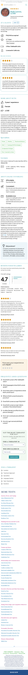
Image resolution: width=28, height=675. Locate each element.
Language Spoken (8, 478)
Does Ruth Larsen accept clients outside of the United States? (13, 406)
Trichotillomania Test (6, 614)
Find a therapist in (11, 441)
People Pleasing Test (6, 578)
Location (5, 470)
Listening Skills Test (6, 575)
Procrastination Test (6, 596)
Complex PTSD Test (6, 549)
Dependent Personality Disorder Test (10, 630)
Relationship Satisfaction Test (8, 583)
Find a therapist (8, 652)
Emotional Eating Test (6, 611)
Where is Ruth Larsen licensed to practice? (13, 397)
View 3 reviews (10, 43)
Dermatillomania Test (6, 609)
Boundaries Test (5, 565)
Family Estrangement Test (7, 554)
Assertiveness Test (6, 562)
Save (15, 22)
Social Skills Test (5, 585)
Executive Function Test (7, 593)
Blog (22, 652)
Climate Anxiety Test (6, 500)
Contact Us (6, 653)
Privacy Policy (13, 653)
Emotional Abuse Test (6, 552)
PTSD (4, 235)
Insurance (6, 483)
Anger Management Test (7, 498)
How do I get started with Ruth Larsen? (12, 422)
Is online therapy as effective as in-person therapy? (14, 411)
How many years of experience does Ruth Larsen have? (14, 391)
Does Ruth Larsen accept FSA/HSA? (14, 401)
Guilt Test (3, 531)
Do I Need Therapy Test (7, 503)
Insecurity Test (5, 533)
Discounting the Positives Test (9, 528)
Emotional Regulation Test (7, 505)
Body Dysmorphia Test (7, 606)
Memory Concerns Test (7, 625)
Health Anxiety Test (6, 508)
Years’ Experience (8, 481)
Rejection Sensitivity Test (7, 539)
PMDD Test (4, 641)
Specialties (6, 475)
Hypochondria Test (6, 510)
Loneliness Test (5, 513)
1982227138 (4, 163)
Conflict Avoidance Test (7, 567)
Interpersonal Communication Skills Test (11, 572)
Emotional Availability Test (7, 570)
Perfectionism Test (6, 536)
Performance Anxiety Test (7, 515)
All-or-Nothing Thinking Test (8, 523)
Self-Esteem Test (5, 541)
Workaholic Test (5, 601)
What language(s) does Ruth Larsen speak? (14, 386)
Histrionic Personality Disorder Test (10, 633)
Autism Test (4, 620)
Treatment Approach (9, 473)
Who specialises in (11, 449)
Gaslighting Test (5, 557)
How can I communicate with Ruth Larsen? (13, 416)
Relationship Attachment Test (8, 580)
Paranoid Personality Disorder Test (10, 635)
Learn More (20, 2)
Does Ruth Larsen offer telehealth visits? (13, 380)
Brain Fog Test (5, 591)
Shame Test (4, 544)
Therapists (17, 652)
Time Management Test (7, 598)
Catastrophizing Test (6, 526)
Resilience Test (5, 518)
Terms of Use (21, 653)
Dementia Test (4, 622)
